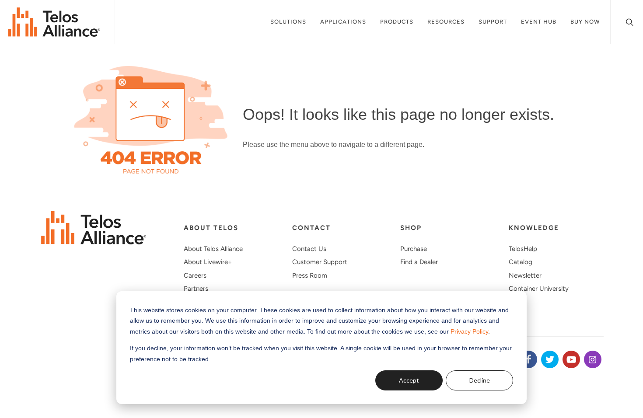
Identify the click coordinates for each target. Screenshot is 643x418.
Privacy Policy (469, 331)
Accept (409, 380)
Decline (479, 380)
